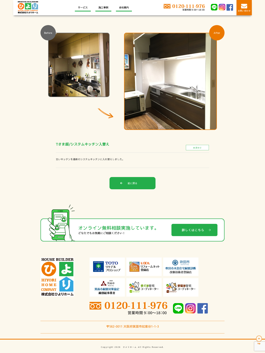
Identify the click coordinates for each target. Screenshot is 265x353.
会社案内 (124, 7)
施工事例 (103, 7)
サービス (83, 7)
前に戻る (132, 183)
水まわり (197, 147)
